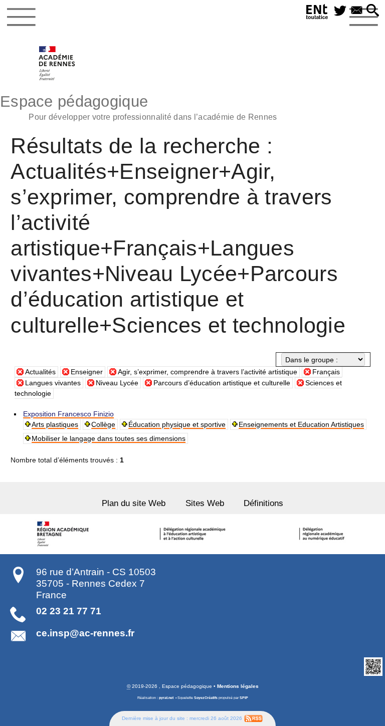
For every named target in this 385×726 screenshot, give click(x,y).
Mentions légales (238, 686)
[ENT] (317, 13)
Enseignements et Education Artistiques (301, 424)
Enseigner (87, 372)
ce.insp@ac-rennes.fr (85, 633)
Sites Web (204, 503)
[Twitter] (340, 11)
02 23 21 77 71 (68, 611)
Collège (103, 424)
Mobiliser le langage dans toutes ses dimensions (108, 438)
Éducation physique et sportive (177, 424)
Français (326, 372)
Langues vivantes (53, 383)
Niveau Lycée (117, 383)
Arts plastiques (55, 424)
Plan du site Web (133, 503)
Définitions (263, 503)
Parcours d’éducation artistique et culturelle (221, 383)
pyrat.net (166, 697)
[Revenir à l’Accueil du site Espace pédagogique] (57, 63)
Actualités (40, 372)
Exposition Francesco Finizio (68, 414)
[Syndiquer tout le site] (253, 717)
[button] (372, 11)
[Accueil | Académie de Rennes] (64, 534)
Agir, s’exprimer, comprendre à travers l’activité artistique (207, 372)
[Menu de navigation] (21, 17)
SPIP (244, 697)
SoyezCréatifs (206, 697)
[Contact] (356, 11)
